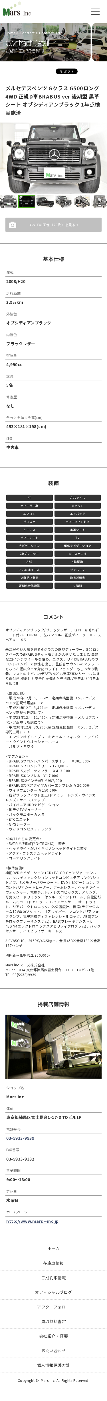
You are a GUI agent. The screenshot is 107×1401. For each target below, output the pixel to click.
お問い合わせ (53, 1350)
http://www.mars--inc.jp (32, 1221)
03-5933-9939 (20, 1138)
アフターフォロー (53, 1307)
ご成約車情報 (53, 1277)
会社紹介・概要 (53, 1336)
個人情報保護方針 (53, 1365)
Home (10, 32)
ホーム (53, 1248)
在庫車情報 (53, 1263)
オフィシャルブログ (53, 1292)
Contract (27, 32)
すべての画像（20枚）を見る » (53, 224)
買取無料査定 (53, 1321)
